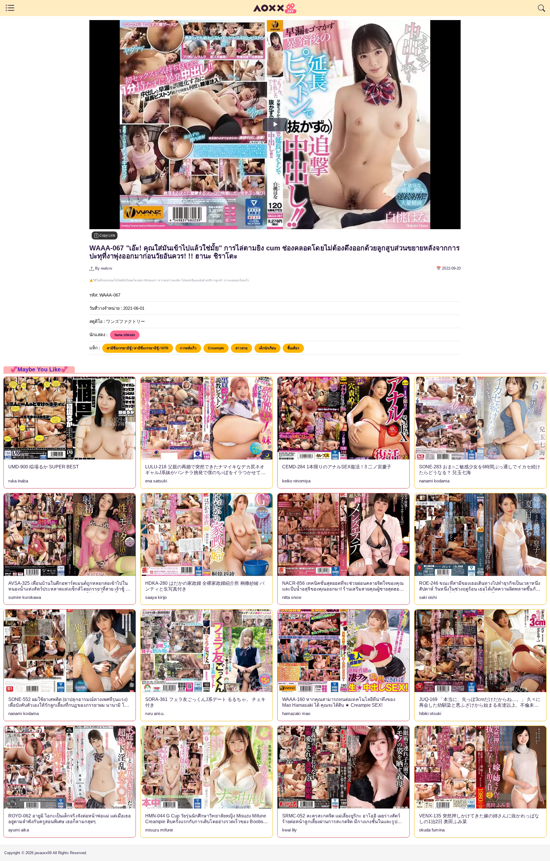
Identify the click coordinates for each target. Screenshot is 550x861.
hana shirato (125, 335)
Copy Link (107, 235)
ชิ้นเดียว (293, 348)
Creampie (216, 348)
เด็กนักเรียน (267, 348)
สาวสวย (241, 348)
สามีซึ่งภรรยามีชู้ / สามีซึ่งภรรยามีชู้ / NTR (137, 348)
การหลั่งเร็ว (188, 348)
